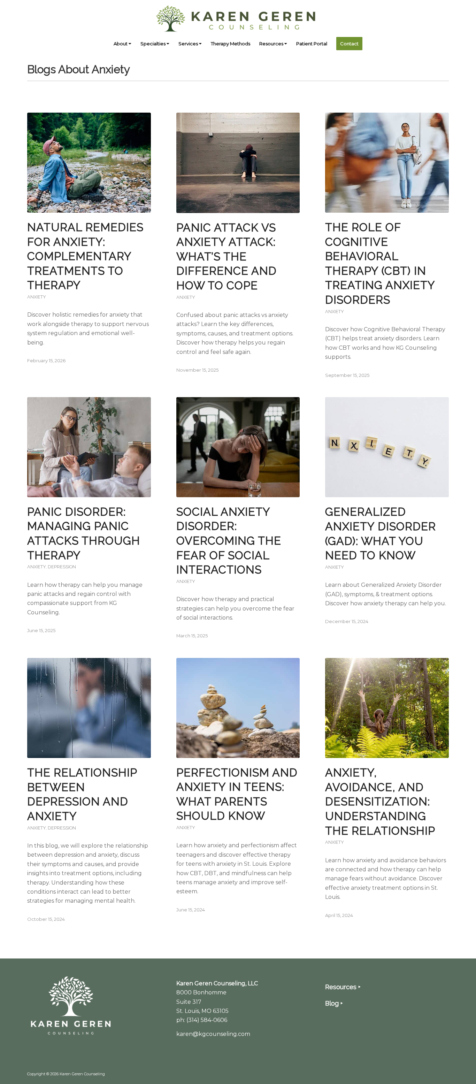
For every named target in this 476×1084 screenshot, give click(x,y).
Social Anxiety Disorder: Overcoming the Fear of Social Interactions (228, 540)
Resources (340, 987)
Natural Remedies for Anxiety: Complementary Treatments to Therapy (85, 256)
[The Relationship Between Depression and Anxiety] (89, 708)
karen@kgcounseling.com (213, 1034)
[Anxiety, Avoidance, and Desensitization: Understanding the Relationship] (387, 708)
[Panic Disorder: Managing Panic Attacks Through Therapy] (89, 447)
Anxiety (36, 297)
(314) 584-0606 (206, 1020)
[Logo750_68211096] (238, 17)
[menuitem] (122, 43)
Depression (62, 566)
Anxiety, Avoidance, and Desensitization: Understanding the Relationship (380, 801)
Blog (332, 1003)
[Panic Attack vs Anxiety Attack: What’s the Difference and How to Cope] (238, 163)
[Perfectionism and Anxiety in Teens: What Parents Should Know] (238, 708)
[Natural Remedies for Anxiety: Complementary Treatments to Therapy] (89, 163)
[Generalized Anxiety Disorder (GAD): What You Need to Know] (387, 447)
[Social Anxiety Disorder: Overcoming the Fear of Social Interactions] (238, 447)
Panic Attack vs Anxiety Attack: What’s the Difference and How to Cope (226, 256)
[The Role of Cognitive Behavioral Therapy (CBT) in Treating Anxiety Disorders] (387, 163)
